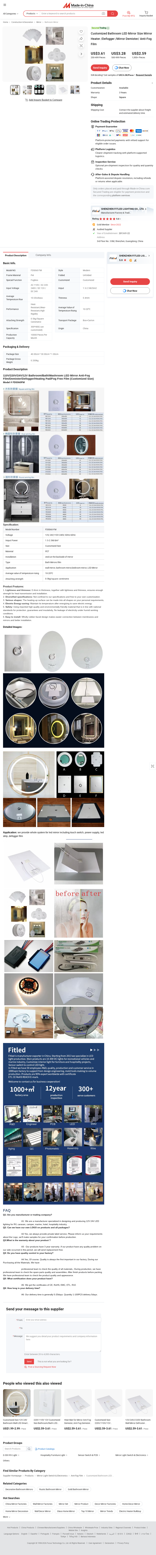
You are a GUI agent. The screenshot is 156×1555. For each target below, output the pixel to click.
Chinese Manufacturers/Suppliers (51, 1527)
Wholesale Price (91, 1527)
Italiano (80, 1534)
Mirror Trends (106, 1511)
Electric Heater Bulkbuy (130, 1511)
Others (6, 1460)
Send (29, 1361)
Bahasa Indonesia (88, 1536)
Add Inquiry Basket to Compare (45, 100)
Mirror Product (81, 1503)
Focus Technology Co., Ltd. (58, 1543)
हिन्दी (136, 1534)
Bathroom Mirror (51, 22)
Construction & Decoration (22, 22)
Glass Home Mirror (66, 1511)
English (24, 1534)
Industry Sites (106, 1527)
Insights (84, 1530)
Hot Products (12, 1527)
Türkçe (63, 1536)
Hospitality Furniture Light (53, 1455)
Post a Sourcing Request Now (40, 1366)
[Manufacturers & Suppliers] (78, 5)
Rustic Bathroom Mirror (50, 1489)
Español (34, 1534)
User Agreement (95, 1543)
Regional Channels (123, 1527)
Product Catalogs (46, 1448)
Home (5, 22)
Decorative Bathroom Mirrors (19, 1489)
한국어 (120, 1534)
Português (45, 1534)
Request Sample (144, 75)
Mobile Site (73, 1530)
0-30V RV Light (10, 1455)
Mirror (38, 22)
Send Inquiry (100, 67)
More (5, 1516)
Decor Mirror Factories (105, 1503)
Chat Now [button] (124, 67)
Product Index (140, 1527)
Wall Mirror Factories (42, 1503)
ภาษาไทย (145, 1534)
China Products (27, 1527)
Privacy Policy (123, 1543)
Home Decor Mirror (131, 1503)
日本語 (129, 1534)
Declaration (109, 1543)
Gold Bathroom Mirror (78, 1489)
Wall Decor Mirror (43, 1511)
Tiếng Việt (73, 1536)
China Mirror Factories (16, 1503)
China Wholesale (75, 1527)
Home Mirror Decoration (16, 1511)
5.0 (121, 260)
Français (55, 1534)
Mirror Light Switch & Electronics (130, 1455)
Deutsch (90, 1534)
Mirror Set (63, 1503)
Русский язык (68, 1534)
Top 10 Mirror (87, 1511)
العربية (111, 1534)
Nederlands (101, 1534)
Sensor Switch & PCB (88, 1455)
